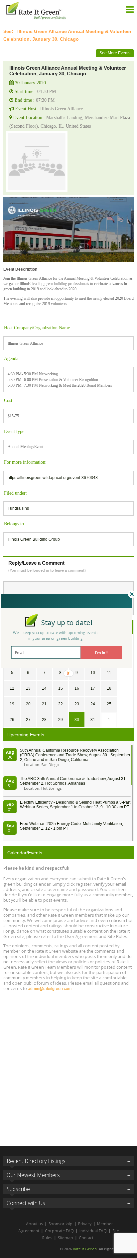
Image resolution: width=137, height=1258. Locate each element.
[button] (66, 622)
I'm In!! (101, 652)
